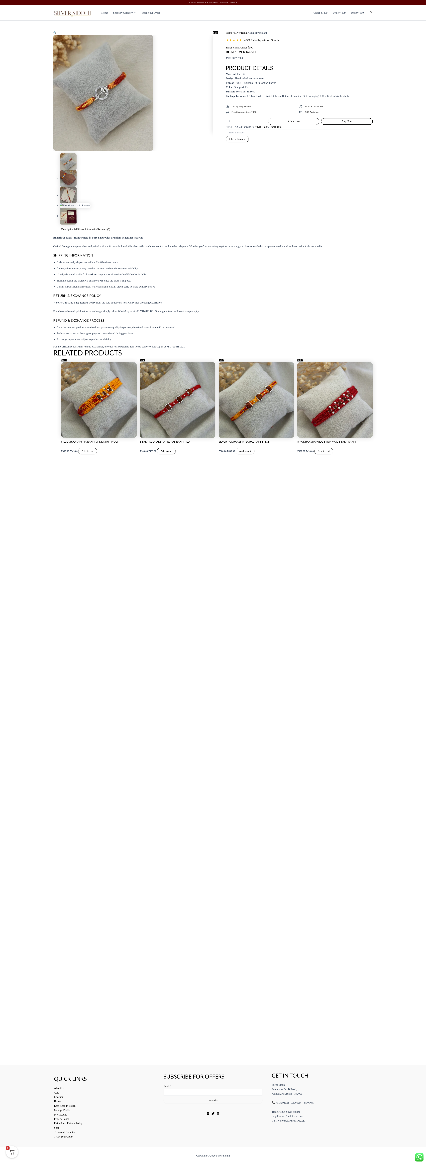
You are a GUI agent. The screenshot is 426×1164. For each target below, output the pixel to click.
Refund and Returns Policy (68, 1123)
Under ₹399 (357, 12)
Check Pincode (237, 139)
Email (167, 1086)
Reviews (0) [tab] (103, 229)
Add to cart (294, 121)
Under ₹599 (339, 12)
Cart (56, 1092)
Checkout (59, 1097)
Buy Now (347, 121)
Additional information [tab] (85, 229)
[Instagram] (217, 1113)
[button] (134, 12)
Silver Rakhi (240, 32)
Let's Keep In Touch (65, 1105)
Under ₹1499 (320, 12)
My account (60, 1114)
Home (104, 12)
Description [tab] (67, 229)
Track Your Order (150, 12)
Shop (57, 1127)
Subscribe (213, 1100)
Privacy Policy (61, 1119)
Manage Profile (62, 1110)
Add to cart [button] (88, 451)
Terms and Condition (65, 1132)
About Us (59, 1088)
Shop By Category (123, 12)
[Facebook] (208, 1113)
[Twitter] (213, 1113)
